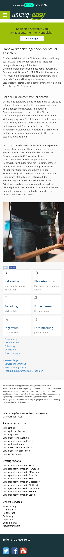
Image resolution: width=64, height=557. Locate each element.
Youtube (23, 548)
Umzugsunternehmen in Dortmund (21, 488)
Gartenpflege (11, 360)
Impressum (41, 413)
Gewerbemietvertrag (15, 363)
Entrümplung (10, 522)
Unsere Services (12, 502)
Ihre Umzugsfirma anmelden (18, 413)
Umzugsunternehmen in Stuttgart (20, 485)
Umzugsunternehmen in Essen (19, 494)
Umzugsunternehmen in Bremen (20, 491)
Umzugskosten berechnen (16, 450)
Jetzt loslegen (32, 38)
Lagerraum (10, 349)
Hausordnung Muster (16, 367)
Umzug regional (12, 461)
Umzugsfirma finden (13, 444)
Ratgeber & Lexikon (14, 423)
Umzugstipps (9, 427)
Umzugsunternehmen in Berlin (19, 465)
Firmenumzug (12, 342)
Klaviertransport (13, 353)
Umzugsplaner (10, 434)
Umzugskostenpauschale (16, 437)
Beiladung (10, 346)
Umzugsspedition (12, 453)
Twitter (5, 548)
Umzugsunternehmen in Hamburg (21, 468)
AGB (20, 416)
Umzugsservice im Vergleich (17, 447)
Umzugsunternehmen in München (21, 472)
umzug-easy (23, 13)
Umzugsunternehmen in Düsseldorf (21, 481)
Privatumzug (11, 339)
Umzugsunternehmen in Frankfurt (21, 475)
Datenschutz (9, 416)
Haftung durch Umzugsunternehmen (24, 370)
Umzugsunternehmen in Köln (18, 478)
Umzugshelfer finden (14, 431)
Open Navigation (5, 15)
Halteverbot (9, 512)
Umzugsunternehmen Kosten (18, 441)
